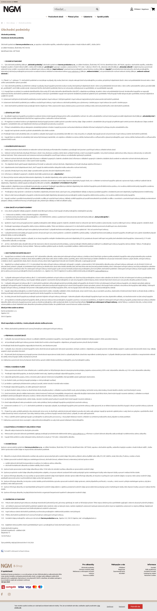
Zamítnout (110, 606)
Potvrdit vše (135, 606)
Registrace (121, 569)
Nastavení (122, 606)
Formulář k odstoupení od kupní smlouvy (16, 551)
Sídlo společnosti (150, 569)
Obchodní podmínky (25, 23)
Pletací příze (73, 17)
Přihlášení (122, 567)
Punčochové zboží (55, 17)
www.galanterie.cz (74, 71)
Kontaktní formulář (150, 571)
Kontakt (153, 567)
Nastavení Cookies (150, 575)
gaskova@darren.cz (101, 271)
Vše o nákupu (10, 23)
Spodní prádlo (103, 17)
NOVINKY (122, 573)
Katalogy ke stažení (150, 573)
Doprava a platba (88, 575)
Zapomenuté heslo (119, 571)
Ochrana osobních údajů (86, 569)
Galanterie (88, 17)
